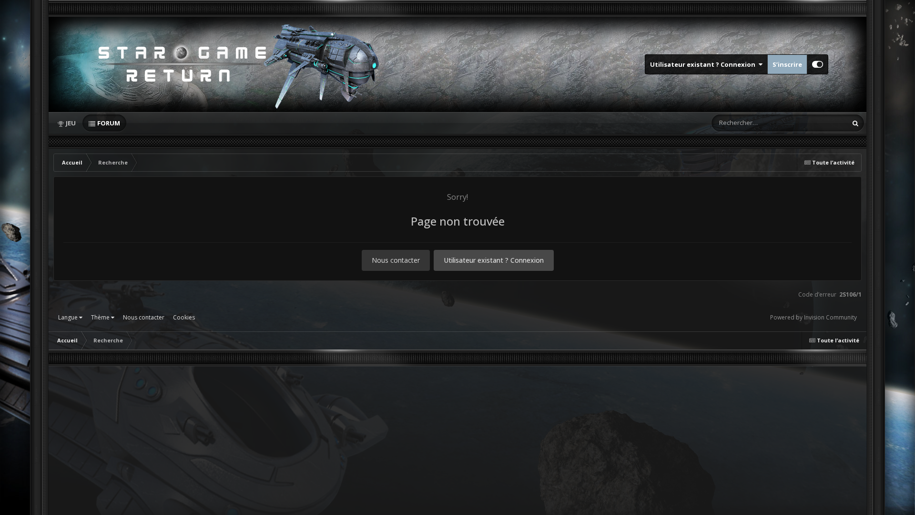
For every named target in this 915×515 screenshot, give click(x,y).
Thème (101, 317)
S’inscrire (787, 64)
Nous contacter (396, 260)
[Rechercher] (855, 123)
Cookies (184, 317)
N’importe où (816, 123)
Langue (68, 317)
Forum (108, 123)
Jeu (71, 123)
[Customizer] (817, 64)
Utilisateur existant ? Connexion (704, 64)
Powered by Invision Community (813, 317)
